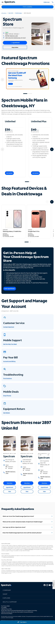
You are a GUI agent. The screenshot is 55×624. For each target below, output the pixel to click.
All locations (3, 13)
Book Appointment (9, 288)
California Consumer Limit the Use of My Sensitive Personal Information (17, 612)
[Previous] (2, 79)
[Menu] (2, 2)
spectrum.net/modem (29, 549)
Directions (9, 483)
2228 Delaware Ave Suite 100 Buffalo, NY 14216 (28, 461)
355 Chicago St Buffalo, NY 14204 (10, 460)
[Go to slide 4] (30, 93)
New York (11, 13)
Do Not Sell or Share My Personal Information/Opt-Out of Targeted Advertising (19, 610)
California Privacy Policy (6, 609)
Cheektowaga (18, 13)
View (9, 491)
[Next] (52, 79)
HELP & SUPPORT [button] (10, 602)
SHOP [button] (5, 594)
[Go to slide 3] (29, 93)
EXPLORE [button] (6, 598)
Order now (46, 2)
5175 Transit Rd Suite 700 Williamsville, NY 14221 (44, 463)
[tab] (27, 590)
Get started (9, 173)
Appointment (9, 487)
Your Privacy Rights (5, 606)
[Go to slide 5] (31, 93)
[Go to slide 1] (25, 93)
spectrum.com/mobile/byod (8, 556)
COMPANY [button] (7, 590)
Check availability (27, 7)
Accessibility (4, 607)
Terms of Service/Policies (6, 613)
